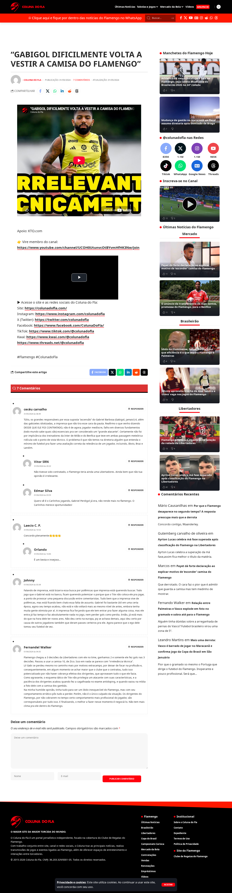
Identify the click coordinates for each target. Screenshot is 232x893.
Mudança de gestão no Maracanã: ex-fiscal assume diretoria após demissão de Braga (188, 121)
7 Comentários (81, 79)
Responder (137, 408)
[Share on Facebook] (40, 91)
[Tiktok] (166, 168)
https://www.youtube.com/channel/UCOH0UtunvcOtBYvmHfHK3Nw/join (78, 247)
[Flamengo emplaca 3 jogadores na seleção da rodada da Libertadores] (190, 434)
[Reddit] (206, 18)
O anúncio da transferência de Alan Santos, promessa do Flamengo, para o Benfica (189, 305)
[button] (168, 885)
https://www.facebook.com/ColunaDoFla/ (69, 325)
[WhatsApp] (211, 18)
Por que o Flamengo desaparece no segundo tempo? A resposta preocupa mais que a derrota (189, 511)
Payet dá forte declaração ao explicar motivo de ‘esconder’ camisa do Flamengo (188, 266)
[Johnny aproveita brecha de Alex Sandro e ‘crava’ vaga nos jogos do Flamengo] (190, 385)
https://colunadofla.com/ (46, 308)
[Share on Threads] (76, 91)
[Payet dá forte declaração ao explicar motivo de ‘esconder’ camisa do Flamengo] (190, 259)
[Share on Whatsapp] (54, 91)
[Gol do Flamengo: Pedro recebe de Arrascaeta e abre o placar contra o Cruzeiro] (190, 204)
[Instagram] (201, 18)
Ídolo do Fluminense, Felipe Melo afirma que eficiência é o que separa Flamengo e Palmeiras (187, 352)
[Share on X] (47, 91)
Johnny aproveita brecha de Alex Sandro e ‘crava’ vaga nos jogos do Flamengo (188, 392)
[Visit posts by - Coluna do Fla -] (16, 80)
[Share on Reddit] (69, 91)
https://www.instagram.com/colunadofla (70, 314)
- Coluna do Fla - (32, 79)
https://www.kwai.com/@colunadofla (57, 337)
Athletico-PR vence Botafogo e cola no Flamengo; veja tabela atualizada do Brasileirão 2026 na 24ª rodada (185, 81)
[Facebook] (181, 18)
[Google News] (196, 18)
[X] (185, 18)
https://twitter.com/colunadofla (62, 319)
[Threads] (216, 18)
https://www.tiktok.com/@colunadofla (61, 331)
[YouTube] (191, 18)
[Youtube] (213, 151)
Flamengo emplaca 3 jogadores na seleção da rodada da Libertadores (188, 441)
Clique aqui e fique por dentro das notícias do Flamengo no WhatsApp (87, 18)
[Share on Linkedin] (62, 91)
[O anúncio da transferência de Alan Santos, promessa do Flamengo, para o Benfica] (190, 298)
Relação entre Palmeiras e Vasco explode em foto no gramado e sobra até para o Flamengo (184, 608)
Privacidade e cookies (71, 882)
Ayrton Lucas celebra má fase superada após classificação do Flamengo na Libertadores (186, 478)
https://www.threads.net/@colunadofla (50, 342)
